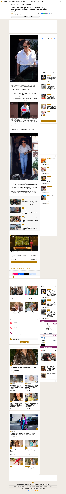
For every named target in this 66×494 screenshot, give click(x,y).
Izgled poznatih (19, 268)
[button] (38, 14)
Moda (16, 4)
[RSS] (51, 38)
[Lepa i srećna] (33, 486)
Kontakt (29, 488)
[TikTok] (48, 38)
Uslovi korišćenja (42, 488)
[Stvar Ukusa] (50, 486)
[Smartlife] (37, 486)
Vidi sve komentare (24, 342)
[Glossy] (30, 486)
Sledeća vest (33, 259)
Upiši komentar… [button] (16, 339)
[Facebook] (42, 38)
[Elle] (27, 486)
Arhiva (32, 488)
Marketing (26, 488)
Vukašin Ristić (13, 13)
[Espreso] (23, 486)
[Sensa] (41, 486)
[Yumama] (45, 486)
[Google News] (54, 38)
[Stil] (2, 1)
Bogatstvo (28, 268)
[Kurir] (15, 486)
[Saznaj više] (55, 350)
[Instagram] (45, 38)
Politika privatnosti (36, 488)
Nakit (24, 268)
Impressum (22, 488)
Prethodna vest (15, 259)
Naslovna (12, 4)
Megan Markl (12, 268)
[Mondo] (19, 486)
